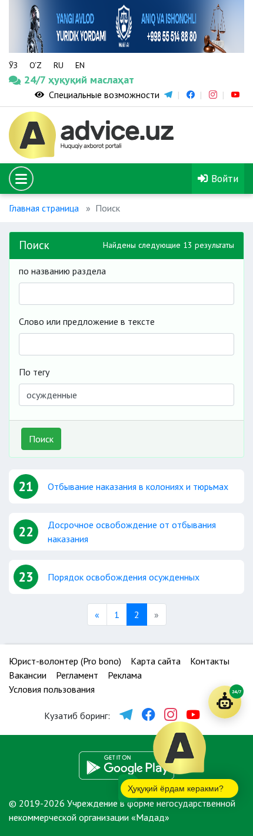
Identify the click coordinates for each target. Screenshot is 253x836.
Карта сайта (156, 661)
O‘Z (35, 65)
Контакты (209, 661)
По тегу (34, 372)
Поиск (41, 439)
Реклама (125, 675)
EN (80, 65)
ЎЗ (13, 65)
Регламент (77, 675)
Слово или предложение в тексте (87, 321)
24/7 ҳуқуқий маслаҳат (39, 79)
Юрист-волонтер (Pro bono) (65, 661)
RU (59, 65)
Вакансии (27, 675)
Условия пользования (52, 689)
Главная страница (44, 208)
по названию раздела (62, 271)
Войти (223, 178)
